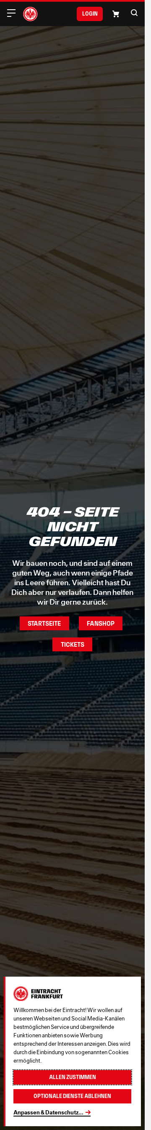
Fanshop (101, 623)
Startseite (44, 623)
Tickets (72, 644)
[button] (134, 12)
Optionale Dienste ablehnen (72, 1096)
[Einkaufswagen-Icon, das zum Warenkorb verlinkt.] (115, 14)
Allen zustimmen (72, 1077)
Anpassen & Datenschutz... (48, 1112)
